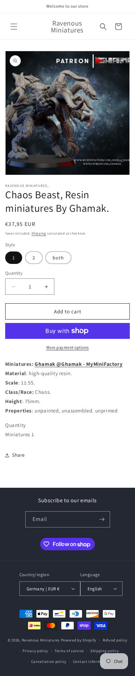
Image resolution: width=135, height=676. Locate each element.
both (58, 258)
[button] (13, 26)
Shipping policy (104, 650)
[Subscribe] (102, 519)
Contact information (91, 661)
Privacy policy (35, 650)
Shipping (39, 233)
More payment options (67, 347)
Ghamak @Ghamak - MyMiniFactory (79, 364)
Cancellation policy (48, 661)
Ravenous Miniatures (41, 640)
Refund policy (115, 640)
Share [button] (18, 455)
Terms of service (69, 650)
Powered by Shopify (79, 640)
